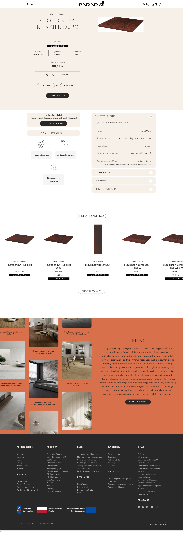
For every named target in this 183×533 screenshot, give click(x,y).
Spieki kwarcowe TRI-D (56, 457)
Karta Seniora (82, 484)
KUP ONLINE (46, 85)
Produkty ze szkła (54, 491)
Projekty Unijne (144, 463)
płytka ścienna (97, 261)
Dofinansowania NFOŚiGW (149, 466)
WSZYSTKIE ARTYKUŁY (138, 402)
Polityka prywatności (146, 491)
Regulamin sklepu (84, 487)
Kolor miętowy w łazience (87, 463)
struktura (58, 272)
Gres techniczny (53, 480)
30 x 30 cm (38, 54)
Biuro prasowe (144, 457)
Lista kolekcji (22, 481)
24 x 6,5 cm (98, 271)
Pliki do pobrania (114, 454)
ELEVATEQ (52, 460)
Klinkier (50, 486)
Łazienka (20, 457)
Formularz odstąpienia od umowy (120, 484)
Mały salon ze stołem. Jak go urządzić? (77, 384)
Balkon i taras (22, 466)
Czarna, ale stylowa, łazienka (88, 460)
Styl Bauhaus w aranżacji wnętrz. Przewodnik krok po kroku (76, 333)
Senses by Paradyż (54, 454)
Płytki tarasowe (53, 474)
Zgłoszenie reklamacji (116, 487)
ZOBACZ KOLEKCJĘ (58, 96)
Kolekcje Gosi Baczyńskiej (27, 490)
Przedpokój (21, 463)
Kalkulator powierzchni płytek (119, 479)
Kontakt (141, 488)
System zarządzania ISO (148, 460)
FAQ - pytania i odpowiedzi (88, 471)
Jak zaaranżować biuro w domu (89, 454)
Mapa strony (143, 494)
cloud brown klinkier (19, 265)
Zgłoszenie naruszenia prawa (149, 486)
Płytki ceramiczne (54, 463)
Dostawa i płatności (85, 490)
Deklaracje (111, 457)
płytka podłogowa (19, 261)
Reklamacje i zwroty (85, 493)
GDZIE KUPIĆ (69, 85)
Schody (20, 468)
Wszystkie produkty (91, 291)
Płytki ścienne (52, 466)
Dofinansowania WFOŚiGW (149, 468)
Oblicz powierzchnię (54, 123)
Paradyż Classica (23, 484)
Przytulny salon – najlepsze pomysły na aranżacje (43, 352)
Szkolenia (111, 466)
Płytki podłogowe (54, 468)
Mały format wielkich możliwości (90, 457)
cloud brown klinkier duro (58, 266)
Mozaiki (50, 483)
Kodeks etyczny (144, 477)
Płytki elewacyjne (54, 477)
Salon (19, 460)
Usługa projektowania (147, 474)
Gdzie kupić (112, 481)
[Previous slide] (6, 239)
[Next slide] (177, 239)
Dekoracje (51, 488)
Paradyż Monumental (25, 487)
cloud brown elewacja (97, 265)
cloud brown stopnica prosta (136, 266)
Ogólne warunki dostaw (147, 480)
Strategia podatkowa (146, 483)
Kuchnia (20, 454)
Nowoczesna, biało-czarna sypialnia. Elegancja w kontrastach (43, 403)
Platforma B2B (113, 460)
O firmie (141, 454)
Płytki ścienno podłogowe (57, 471)
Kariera (141, 471)
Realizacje (111, 463)
